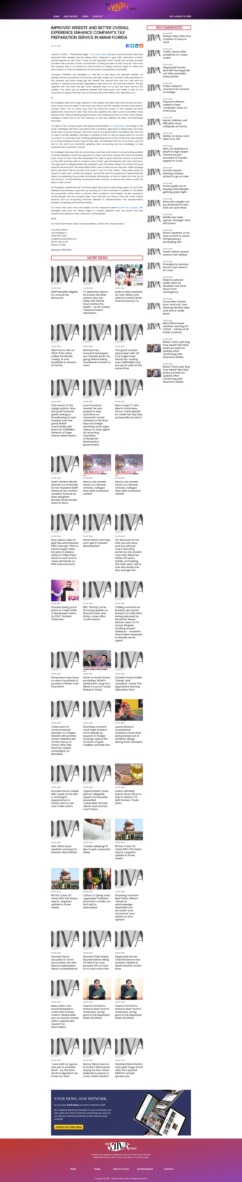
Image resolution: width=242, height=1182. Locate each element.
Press (73, 1169)
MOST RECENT (71, 16)
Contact (169, 1169)
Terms (97, 1169)
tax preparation (117, 125)
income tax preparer (128, 207)
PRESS (85, 16)
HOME (56, 16)
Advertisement (145, 1169)
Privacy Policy (121, 1169)
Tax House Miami (99, 54)
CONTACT (98, 16)
